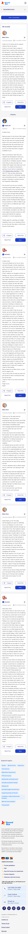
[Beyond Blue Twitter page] (18, 908)
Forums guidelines (9, 865)
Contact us (4, 919)
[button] (4, 102)
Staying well (5, 786)
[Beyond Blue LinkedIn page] (23, 908)
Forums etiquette (9, 874)
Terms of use (5, 923)
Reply (20, 106)
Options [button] (26, 9)
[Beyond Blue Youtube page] (9, 908)
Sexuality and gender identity (9, 782)
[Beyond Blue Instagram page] (13, 908)
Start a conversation (14, 17)
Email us (11, 901)
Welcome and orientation (8, 801)
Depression (21, 765)
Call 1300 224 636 (14, 887)
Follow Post (20, 102)
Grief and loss (5, 769)
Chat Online (12, 894)
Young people (5, 805)
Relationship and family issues (10, 779)
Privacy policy (5, 927)
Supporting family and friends (10, 793)
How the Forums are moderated (13, 871)
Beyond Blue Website (7, 823)
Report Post (8, 106)
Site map (4, 931)
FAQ (5, 868)
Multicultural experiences (8, 772)
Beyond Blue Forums (5, 3)
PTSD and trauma (6, 775)
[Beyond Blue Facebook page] (4, 908)
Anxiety (4, 765)
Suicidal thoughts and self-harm (10, 789)
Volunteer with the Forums (12, 877)
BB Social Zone (12, 765)
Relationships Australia (12, 171)
